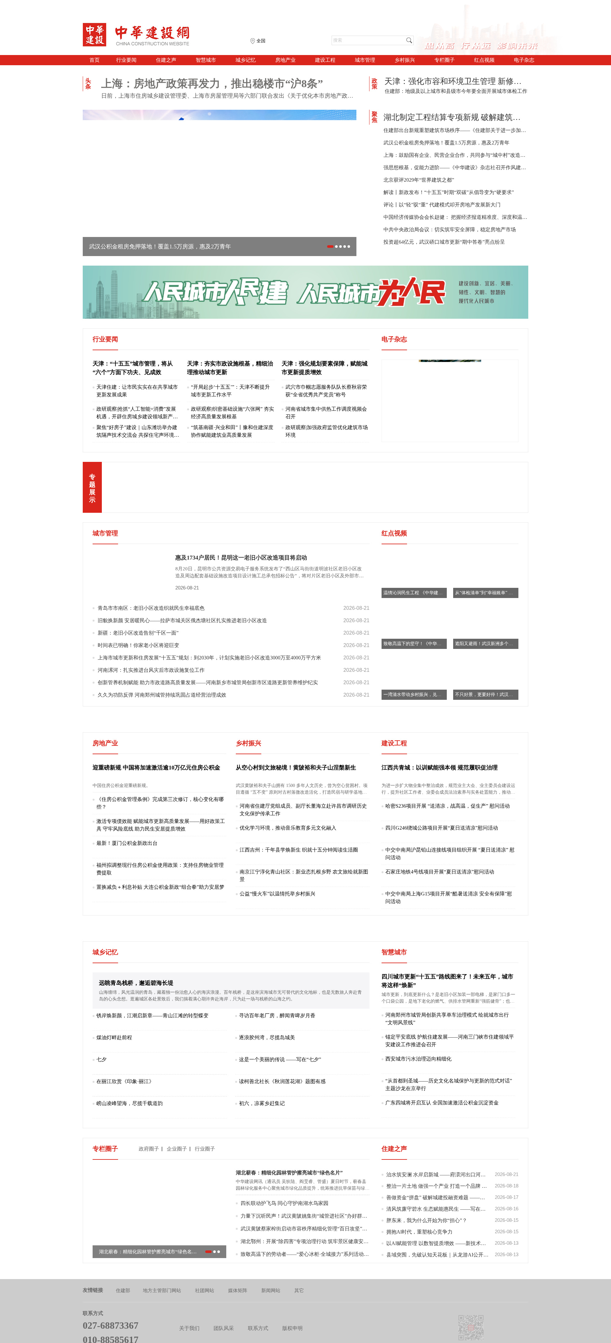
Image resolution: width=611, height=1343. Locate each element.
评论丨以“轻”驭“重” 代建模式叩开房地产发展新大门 (442, 204)
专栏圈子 (444, 60)
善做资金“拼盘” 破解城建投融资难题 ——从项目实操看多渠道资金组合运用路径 (452, 1241)
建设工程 (325, 60)
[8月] (450, 400)
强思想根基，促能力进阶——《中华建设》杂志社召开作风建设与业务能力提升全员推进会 (455, 167)
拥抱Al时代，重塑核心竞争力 (452, 1275)
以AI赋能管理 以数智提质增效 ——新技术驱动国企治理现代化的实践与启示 (452, 1287)
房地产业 (285, 60)
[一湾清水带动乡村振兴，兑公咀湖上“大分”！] (414, 677)
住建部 (123, 1334)
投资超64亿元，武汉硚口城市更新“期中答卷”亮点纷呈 (444, 242)
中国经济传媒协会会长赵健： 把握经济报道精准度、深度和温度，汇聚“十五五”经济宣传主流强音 (455, 217)
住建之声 (166, 60)
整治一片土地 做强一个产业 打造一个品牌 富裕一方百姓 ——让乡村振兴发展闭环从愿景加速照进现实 (452, 1230)
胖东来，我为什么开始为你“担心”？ (452, 1264)
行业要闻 (126, 60)
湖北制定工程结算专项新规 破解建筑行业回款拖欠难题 (455, 117)
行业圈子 (205, 1192)
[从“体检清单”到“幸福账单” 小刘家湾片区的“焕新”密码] (485, 575)
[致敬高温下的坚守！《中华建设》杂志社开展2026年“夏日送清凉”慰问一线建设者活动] (414, 626)
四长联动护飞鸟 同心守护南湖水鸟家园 (284, 1247)
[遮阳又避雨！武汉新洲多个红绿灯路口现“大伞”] (485, 626)
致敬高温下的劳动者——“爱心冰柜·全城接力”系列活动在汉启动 (305, 1298)
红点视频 (484, 60)
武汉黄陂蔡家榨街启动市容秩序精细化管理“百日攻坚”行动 (305, 1272)
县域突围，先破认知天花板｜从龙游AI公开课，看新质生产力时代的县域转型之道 (452, 1298)
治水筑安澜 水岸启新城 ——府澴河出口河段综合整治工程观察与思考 (452, 1218)
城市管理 (365, 60)
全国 (260, 40)
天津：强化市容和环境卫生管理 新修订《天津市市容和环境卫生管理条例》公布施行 (456, 81)
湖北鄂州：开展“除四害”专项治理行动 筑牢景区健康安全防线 (305, 1285)
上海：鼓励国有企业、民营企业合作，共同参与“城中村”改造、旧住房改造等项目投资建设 (455, 155)
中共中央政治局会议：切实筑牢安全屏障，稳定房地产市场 (449, 229)
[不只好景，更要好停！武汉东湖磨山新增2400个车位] (485, 677)
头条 (88, 83)
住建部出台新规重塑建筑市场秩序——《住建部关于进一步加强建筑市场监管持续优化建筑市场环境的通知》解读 (455, 130)
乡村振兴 (405, 60)
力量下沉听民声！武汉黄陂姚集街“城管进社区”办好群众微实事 (305, 1260)
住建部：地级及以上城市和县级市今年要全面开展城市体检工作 (456, 91)
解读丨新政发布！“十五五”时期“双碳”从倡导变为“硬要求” (448, 192)
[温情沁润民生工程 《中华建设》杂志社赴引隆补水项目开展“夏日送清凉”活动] (414, 575)
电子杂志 (524, 60)
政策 (374, 84)
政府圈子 (149, 1192)
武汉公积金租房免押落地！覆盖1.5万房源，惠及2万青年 (446, 142)
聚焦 (374, 117)
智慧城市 (206, 60)
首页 (94, 60)
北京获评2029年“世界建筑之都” (418, 180)
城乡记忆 (245, 60)
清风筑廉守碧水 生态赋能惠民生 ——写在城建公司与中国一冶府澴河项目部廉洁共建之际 (452, 1253)
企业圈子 (177, 1192)
